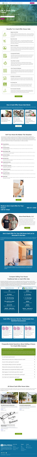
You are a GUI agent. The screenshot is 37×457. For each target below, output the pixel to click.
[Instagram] (33, 0)
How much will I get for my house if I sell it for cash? (12, 349)
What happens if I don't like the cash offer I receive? (12, 372)
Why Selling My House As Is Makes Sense (7, 405)
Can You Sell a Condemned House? (25, 405)
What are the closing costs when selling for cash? (12, 367)
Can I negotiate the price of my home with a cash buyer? (13, 374)
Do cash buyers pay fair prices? (8, 357)
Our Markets (14, 449)
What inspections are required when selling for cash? (13, 369)
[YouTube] (35, 0)
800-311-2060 (31, 208)
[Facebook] (31, 0)
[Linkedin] (34, 0)
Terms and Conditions (23, 449)
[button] (22, 3)
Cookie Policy (22, 450)
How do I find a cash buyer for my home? (10, 362)
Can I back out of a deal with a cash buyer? (10, 377)
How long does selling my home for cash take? (11, 364)
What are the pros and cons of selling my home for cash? (13, 359)
